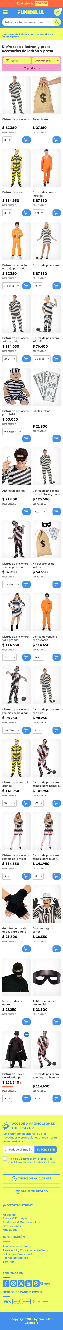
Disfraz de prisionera (46, 265)
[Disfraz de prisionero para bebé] (16, 387)
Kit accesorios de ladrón (43, 565)
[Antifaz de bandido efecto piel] (47, 977)
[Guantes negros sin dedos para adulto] (16, 904)
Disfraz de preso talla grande (16, 784)
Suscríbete (46, 1149)
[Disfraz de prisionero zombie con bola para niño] (16, 685)
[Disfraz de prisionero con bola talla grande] (47, 466)
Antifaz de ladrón (13, 490)
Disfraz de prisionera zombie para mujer (15, 857)
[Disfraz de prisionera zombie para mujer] (16, 831)
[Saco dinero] (47, 95)
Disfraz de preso (12, 192)
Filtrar (14, 61)
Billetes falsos (41, 411)
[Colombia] (6, 1284)
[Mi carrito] (57, 12)
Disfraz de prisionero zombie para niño (15, 565)
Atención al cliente (34, 1178)
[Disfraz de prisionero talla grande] (16, 314)
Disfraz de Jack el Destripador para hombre (13, 1075)
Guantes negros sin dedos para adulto (14, 930)
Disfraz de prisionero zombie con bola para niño (16, 711)
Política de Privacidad (17, 1254)
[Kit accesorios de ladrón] (47, 539)
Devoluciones (12, 1226)
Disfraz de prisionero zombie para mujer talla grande (46, 857)
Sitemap (8, 1261)
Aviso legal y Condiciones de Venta (26, 1250)
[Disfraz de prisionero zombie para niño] (16, 539)
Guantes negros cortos (43, 930)
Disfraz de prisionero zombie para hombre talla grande (46, 784)
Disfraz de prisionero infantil (46, 339)
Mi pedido (9, 1214)
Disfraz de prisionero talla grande (15, 339)
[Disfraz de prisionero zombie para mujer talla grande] (47, 831)
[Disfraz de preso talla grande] (16, 758)
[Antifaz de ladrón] (16, 466)
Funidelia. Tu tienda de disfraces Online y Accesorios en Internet (31, 12)
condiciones (15, 1162)
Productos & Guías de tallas (21, 1222)
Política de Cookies (15, 1257)
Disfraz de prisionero (15, 119)
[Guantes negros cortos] (47, 904)
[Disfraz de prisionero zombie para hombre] (47, 1050)
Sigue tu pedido (34, 1191)
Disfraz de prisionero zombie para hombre (46, 1075)
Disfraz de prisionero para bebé (15, 412)
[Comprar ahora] (26, 139)
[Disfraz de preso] (16, 168)
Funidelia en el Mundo (17, 1246)
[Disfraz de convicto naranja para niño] (16, 241)
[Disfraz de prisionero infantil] (47, 314)
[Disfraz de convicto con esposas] (47, 612)
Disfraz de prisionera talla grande (15, 638)
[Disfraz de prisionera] (47, 241)
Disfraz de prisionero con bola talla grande (46, 492)
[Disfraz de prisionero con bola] (47, 685)
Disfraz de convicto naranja (45, 193)
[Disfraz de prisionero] (16, 95)
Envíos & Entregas (15, 1218)
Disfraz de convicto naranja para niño (14, 266)
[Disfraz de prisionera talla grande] (16, 612)
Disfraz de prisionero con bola (46, 711)
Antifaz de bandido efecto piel (45, 1002)
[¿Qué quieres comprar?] (5, 12)
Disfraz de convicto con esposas (45, 638)
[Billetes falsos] (47, 387)
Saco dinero (40, 119)
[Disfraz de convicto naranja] (47, 168)
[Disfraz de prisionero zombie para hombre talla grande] (47, 758)
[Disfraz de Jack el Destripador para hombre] (16, 1050)
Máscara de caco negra (13, 1002)
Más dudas (10, 1229)
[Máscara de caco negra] (16, 977)
